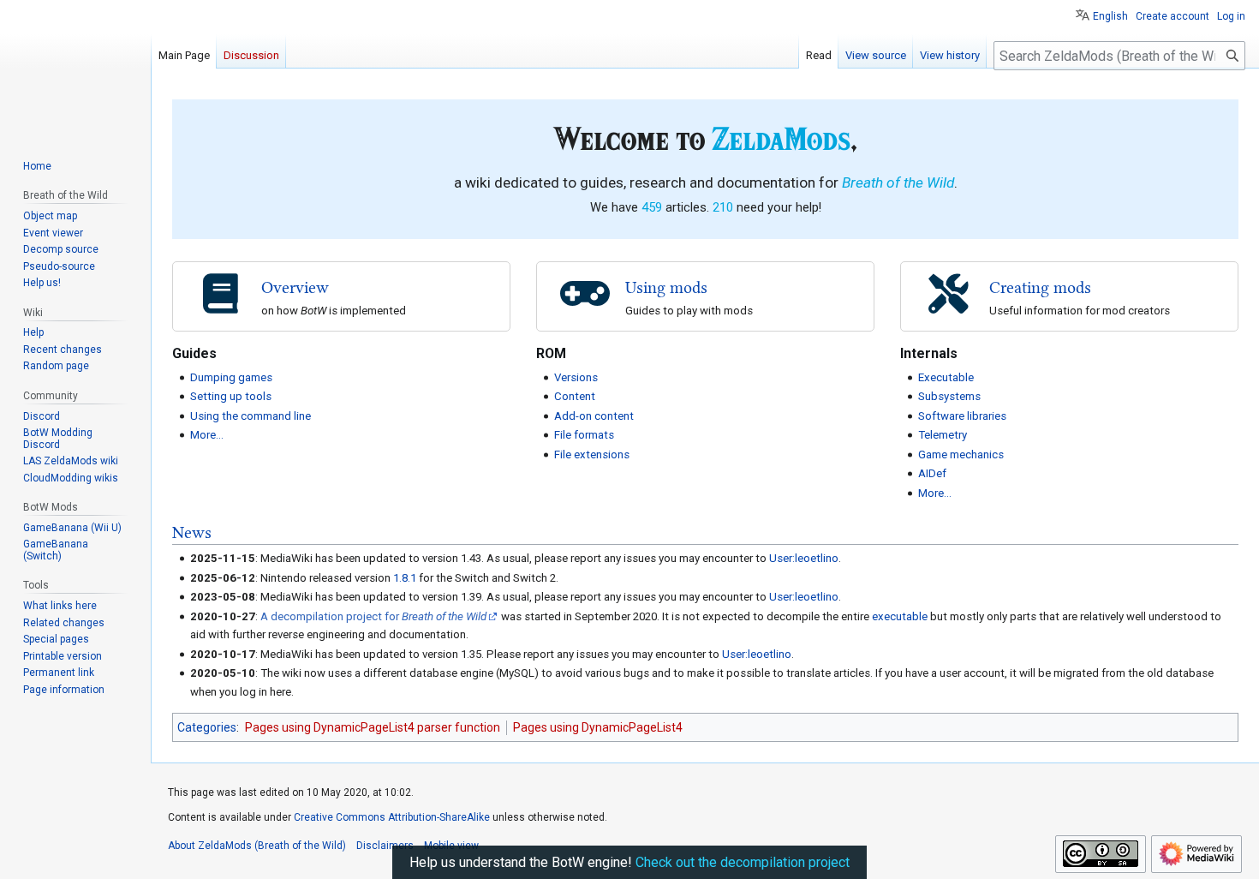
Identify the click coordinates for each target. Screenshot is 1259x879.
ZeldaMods (781, 138)
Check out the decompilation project (742, 862)
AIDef (932, 473)
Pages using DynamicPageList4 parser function (372, 727)
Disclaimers (385, 846)
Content (574, 396)
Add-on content (594, 416)
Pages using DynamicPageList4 (598, 727)
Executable (946, 377)
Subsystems (949, 396)
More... (207, 434)
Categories (206, 727)
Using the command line (250, 416)
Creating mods (1040, 287)
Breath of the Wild (898, 182)
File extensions (592, 454)
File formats (584, 434)
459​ (651, 207)
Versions (576, 377)
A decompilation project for (373, 616)
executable (900, 616)
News (192, 532)
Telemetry (942, 434)
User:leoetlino (803, 558)
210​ (723, 207)
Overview (295, 287)
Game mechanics (961, 454)
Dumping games (231, 377)
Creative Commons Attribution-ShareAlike (392, 817)
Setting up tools (230, 396)
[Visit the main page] (75, 68)
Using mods (666, 287)
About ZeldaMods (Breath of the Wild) (257, 846)
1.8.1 (404, 577)
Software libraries (962, 416)
